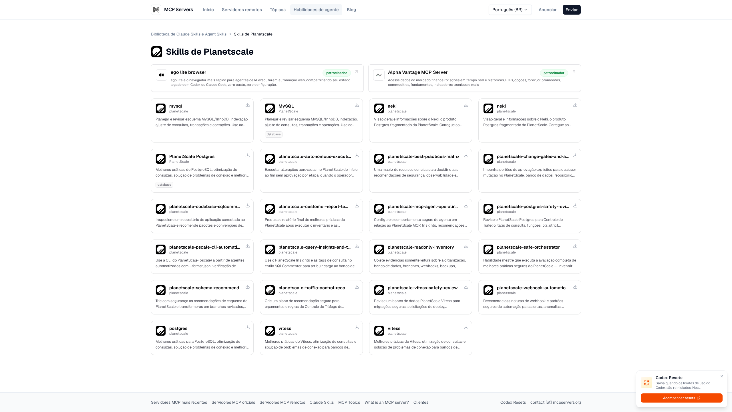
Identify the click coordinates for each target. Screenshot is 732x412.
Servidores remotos (242, 9)
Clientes (420, 402)
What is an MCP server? (387, 402)
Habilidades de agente (316, 9)
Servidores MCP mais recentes (179, 402)
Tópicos (278, 9)
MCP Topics (349, 402)
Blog (351, 9)
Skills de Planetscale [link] (253, 34)
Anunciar (548, 9)
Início (208, 9)
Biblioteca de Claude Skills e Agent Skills (188, 34)
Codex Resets (513, 402)
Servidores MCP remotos (282, 402)
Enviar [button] (572, 9)
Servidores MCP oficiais (233, 402)
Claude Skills (322, 402)
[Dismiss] (721, 376)
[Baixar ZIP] (247, 105)
